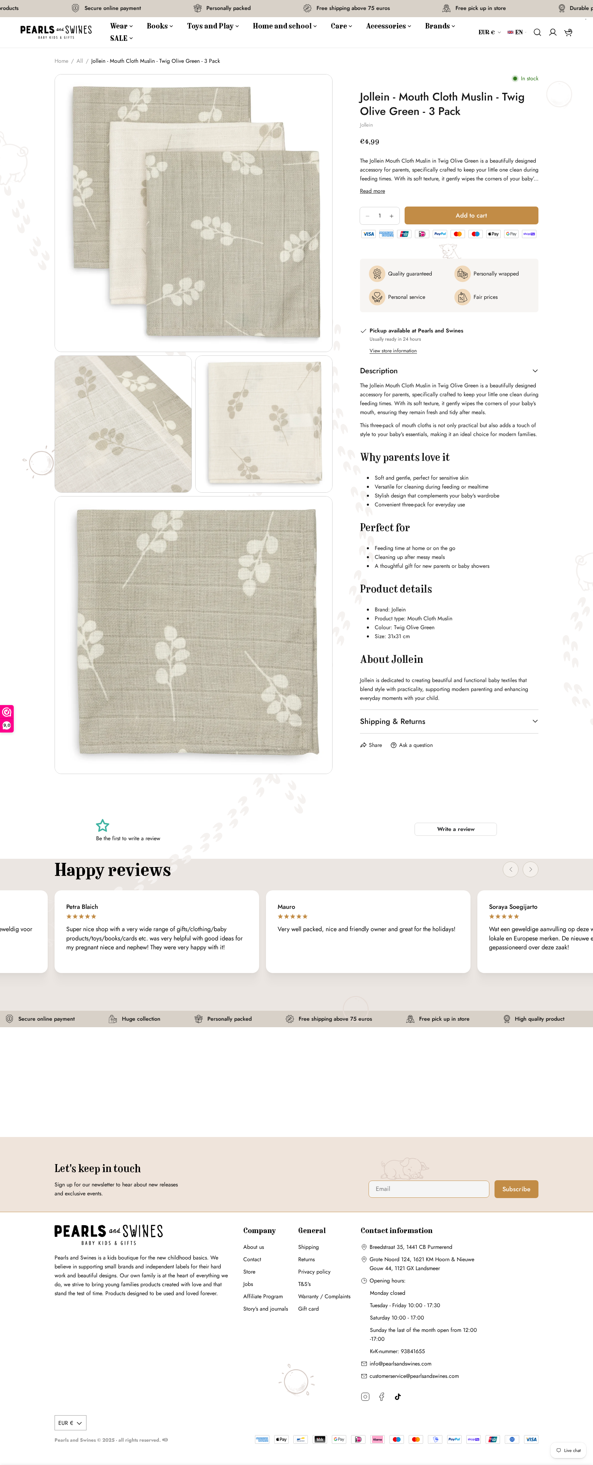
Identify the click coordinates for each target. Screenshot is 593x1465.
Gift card (308, 1309)
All (80, 61)
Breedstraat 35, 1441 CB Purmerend (411, 1247)
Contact (252, 1259)
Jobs (248, 1284)
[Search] (537, 32)
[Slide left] (511, 869)
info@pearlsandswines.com (400, 1364)
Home (61, 61)
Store (249, 1272)
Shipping (308, 1247)
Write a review (456, 829)
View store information (393, 350)
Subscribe (516, 1189)
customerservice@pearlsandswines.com (414, 1376)
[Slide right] (530, 869)
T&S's (304, 1284)
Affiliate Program (263, 1296)
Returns (306, 1259)
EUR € (487, 32)
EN (519, 32)
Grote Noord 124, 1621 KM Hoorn (410, 1259)
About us (253, 1247)
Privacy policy (314, 1272)
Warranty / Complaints (324, 1296)
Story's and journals (265, 1309)
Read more (372, 191)
